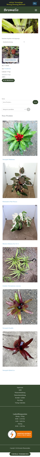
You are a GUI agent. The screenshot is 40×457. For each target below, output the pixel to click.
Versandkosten (7, 68)
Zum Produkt (8, 80)
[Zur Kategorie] (28, 109)
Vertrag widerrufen (20, 403)
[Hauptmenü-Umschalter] (36, 10)
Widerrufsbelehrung (20, 392)
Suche (3, 99)
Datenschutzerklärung (20, 395)
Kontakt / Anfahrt (20, 398)
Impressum (20, 387)
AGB (20, 390)
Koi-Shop (20, 400)
